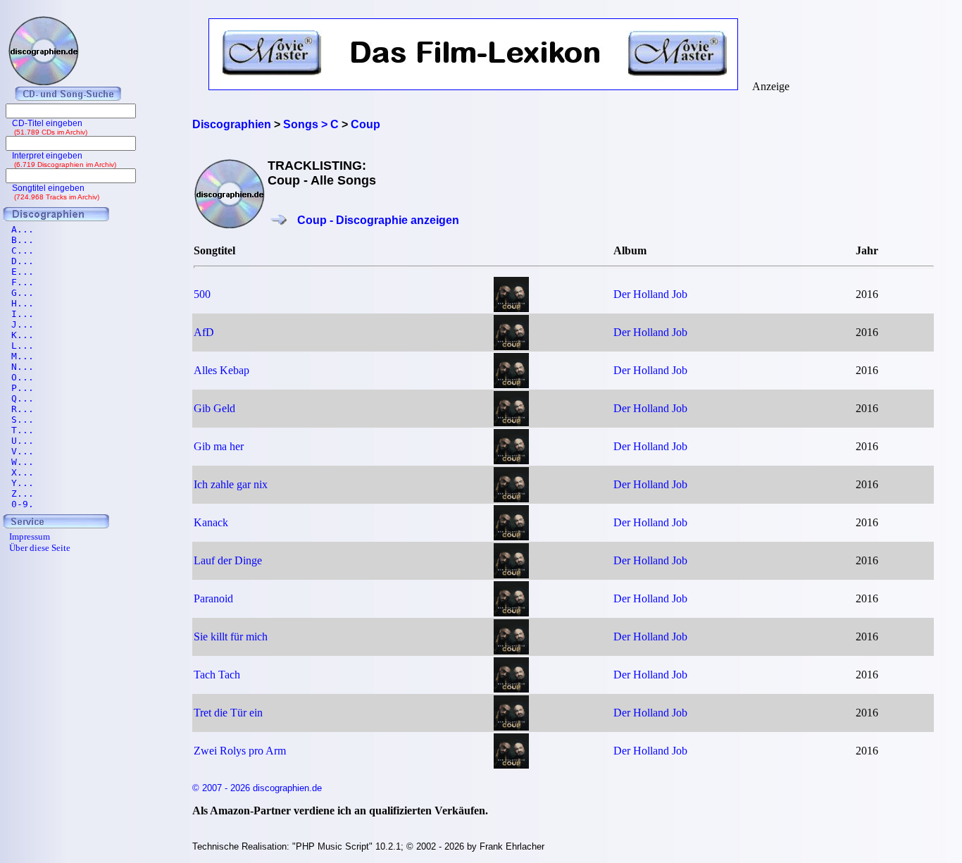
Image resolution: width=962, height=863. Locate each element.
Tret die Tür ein (228, 713)
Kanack (211, 522)
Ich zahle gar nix (231, 484)
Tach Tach (217, 675)
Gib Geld (214, 408)
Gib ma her (219, 446)
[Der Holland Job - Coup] (511, 308)
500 (202, 294)
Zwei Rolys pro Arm (240, 751)
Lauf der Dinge (228, 560)
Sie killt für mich (231, 636)
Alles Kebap (221, 370)
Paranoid (213, 598)
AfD (204, 332)
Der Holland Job (650, 294)
